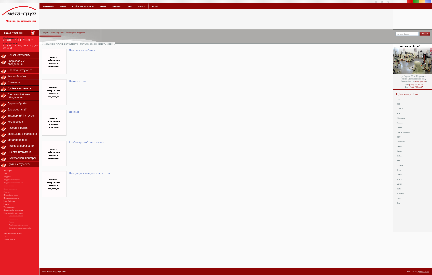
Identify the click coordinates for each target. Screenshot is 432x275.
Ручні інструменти (19, 164)
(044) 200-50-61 (10, 45)
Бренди (103, 6)
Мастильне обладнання (22, 133)
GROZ (399, 175)
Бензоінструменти (19, 55)
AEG (398, 104)
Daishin (399, 146)
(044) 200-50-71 (10, 40)
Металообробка (17, 139)
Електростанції (17, 109)
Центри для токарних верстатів (20, 228)
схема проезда (420, 81)
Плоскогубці (8, 171)
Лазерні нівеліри (18, 127)
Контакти (141, 6)
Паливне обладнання (21, 145)
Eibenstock (401, 118)
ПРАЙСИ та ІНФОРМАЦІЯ (83, 6)
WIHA (399, 179)
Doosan (399, 151)
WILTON (400, 194)
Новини (63, 6)
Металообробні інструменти (13, 213)
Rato (398, 160)
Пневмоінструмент (19, 152)
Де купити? (116, 6)
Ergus (399, 170)
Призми (11, 222)
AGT (398, 137)
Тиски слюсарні (9, 207)
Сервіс (129, 6)
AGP (398, 113)
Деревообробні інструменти (13, 210)
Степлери (14, 82)
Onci (398, 203)
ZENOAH (400, 165)
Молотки (7, 192)
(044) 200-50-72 (26, 40)
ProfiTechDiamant (403, 132)
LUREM (400, 109)
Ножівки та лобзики (16, 216)
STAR (399, 189)
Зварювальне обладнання (16, 63)
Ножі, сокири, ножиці (11, 198)
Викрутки (7, 177)
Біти (5, 174)
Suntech (400, 123)
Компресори (15, 121)
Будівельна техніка (19, 88)
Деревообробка (17, 103)
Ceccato (399, 127)
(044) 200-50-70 (416, 85)
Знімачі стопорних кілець (13, 233)
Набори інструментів (11, 195)
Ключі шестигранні (10, 189)
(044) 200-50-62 (24, 45)
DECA (399, 156)
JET (398, 99)
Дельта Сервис (423, 271)
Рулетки (6, 204)
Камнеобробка (17, 76)
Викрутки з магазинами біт (13, 183)
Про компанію (48, 6)
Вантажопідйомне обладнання (19, 96)
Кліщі (6, 236)
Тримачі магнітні (10, 239)
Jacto (398, 198)
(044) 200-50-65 (416, 87)
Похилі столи (13, 219)
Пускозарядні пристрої (22, 158)
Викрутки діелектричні (12, 180)
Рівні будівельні (9, 201)
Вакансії (155, 6)
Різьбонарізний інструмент (18, 225)
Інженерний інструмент (22, 115)
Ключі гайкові (9, 186)
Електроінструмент (20, 70)
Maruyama (401, 142)
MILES (399, 184)
